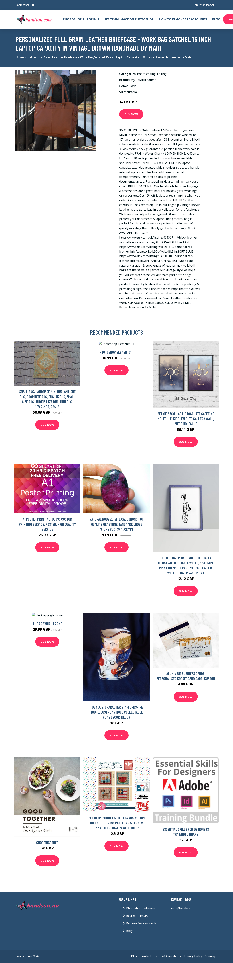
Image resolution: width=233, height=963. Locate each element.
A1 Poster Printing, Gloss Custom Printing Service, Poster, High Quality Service (47, 524)
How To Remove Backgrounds (183, 19)
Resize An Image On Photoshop (129, 19)
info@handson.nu (204, 5)
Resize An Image (137, 916)
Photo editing (146, 74)
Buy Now (131, 114)
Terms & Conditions (167, 956)
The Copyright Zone (47, 623)
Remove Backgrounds (141, 923)
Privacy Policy (193, 956)
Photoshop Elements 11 (116, 352)
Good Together (47, 842)
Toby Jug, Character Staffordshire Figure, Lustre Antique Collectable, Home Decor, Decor (116, 712)
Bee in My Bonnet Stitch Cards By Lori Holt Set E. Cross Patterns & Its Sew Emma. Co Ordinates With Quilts (116, 822)
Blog (216, 19)
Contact (145, 956)
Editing (162, 74)
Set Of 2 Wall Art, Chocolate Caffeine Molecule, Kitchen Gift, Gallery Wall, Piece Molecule (185, 418)
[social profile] (33, 4)
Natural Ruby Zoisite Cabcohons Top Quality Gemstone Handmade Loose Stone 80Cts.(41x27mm (116, 524)
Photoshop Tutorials (81, 19)
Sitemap (210, 956)
